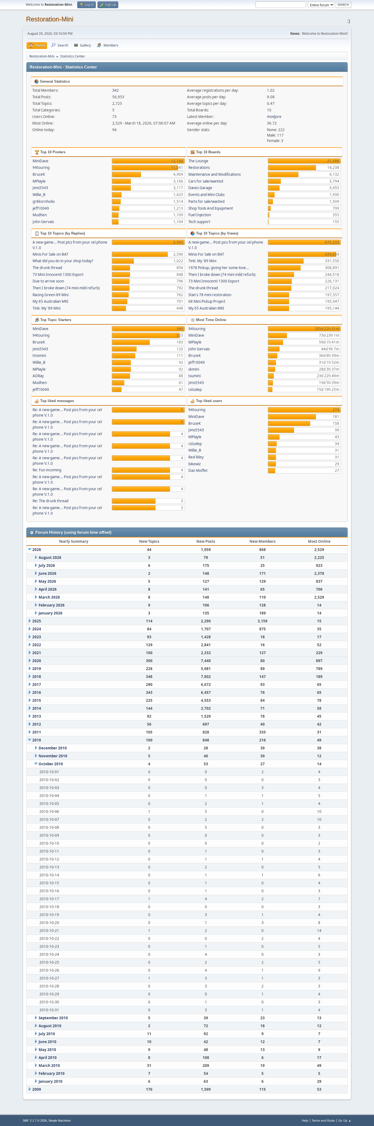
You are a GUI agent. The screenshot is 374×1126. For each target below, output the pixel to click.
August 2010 (50, 1025)
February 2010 (52, 1073)
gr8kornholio (44, 201)
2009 (36, 1089)
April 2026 (48, 589)
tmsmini (39, 355)
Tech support (199, 221)
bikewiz (194, 463)
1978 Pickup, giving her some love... (218, 267)
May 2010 (47, 1049)
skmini (193, 369)
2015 (36, 700)
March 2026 (49, 597)
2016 (36, 692)
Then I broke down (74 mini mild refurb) (66, 287)
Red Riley (196, 457)
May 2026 (47, 581)
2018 (36, 676)
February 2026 (52, 605)
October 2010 (51, 763)
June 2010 (47, 1041)
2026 (36, 549)
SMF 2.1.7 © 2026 (35, 1120)
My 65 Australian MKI (50, 301)
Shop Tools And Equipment (210, 208)
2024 (36, 628)
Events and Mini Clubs (206, 194)
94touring (41, 167)
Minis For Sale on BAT (50, 254)
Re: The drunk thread (50, 500)
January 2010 (50, 1081)
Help (305, 1120)
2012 (36, 724)
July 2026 (47, 565)
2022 (36, 644)
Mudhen (40, 214)
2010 (36, 740)
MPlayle (39, 181)
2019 (36, 668)
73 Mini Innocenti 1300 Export (58, 274)
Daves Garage (200, 187)
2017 (36, 684)
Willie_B (39, 194)
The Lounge (198, 160)
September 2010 (53, 1017)
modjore (274, 116)
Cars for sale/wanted (205, 181)
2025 (36, 621)
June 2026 (47, 573)
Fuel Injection (199, 214)
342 (115, 90)
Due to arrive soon (48, 281)
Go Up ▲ (344, 1120)
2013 (36, 716)
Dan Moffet (198, 470)
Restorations (199, 167)
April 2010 (48, 1057)
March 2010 (49, 1065)
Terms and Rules (323, 1120)
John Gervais (43, 221)
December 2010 (53, 748)
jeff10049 (41, 208)
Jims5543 (40, 187)
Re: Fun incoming (47, 469)
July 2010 (47, 1033)
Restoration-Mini (49, 19)
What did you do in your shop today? (63, 260)
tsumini (194, 375)
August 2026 (50, 557)
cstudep (195, 389)
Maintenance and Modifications (214, 174)
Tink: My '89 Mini (47, 308)
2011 (36, 732)
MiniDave (40, 160)
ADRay (38, 375)
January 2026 (50, 613)
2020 (36, 660)
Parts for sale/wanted (206, 201)
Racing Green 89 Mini (50, 294)
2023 (36, 636)
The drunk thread (47, 267)
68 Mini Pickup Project (206, 301)
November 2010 (53, 755)
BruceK (39, 174)
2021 (36, 652)
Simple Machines (59, 1120)
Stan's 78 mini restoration (209, 294)
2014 (36, 708)
